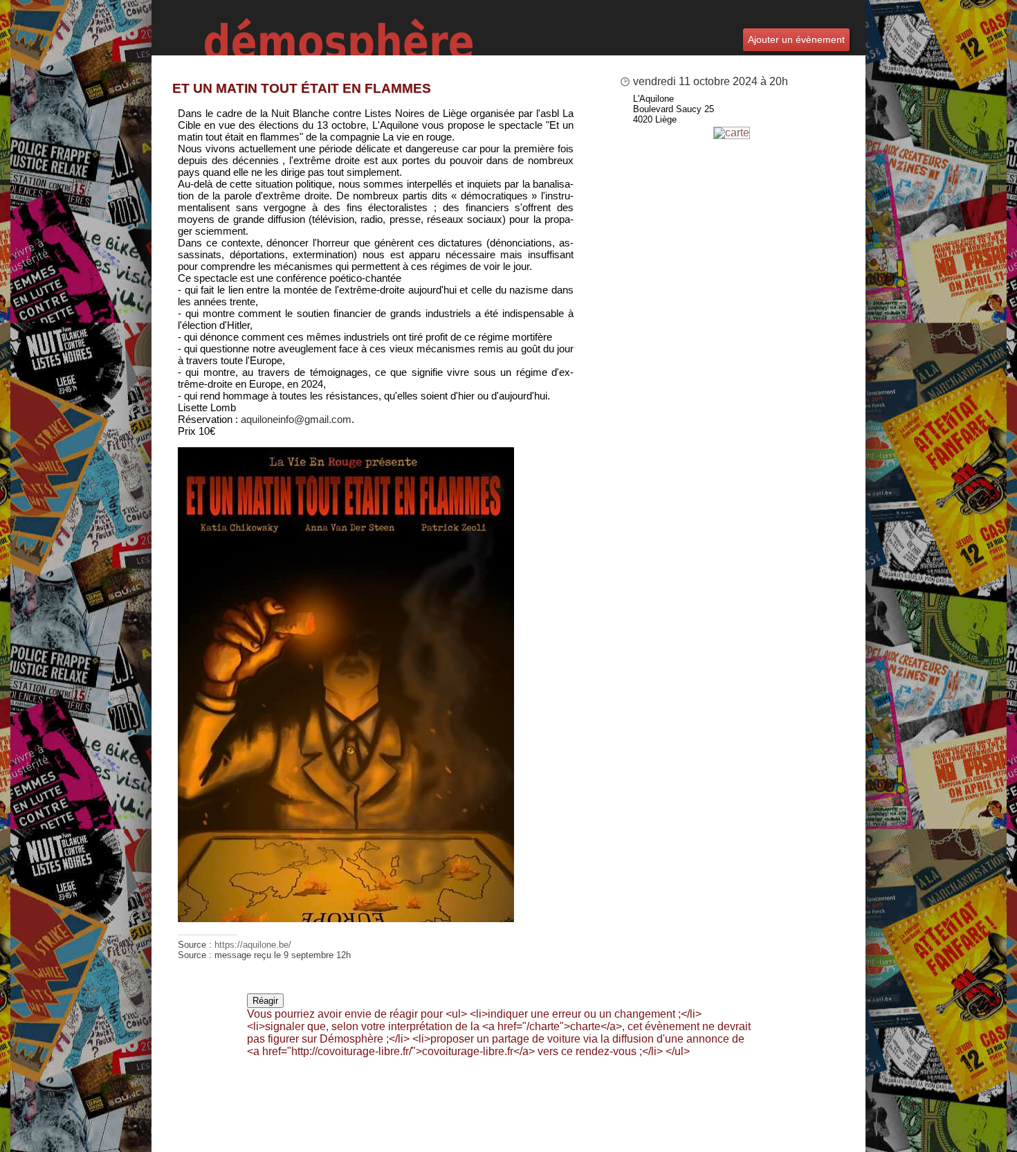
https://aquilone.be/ (252, 944)
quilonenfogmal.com (296, 419)
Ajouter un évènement (796, 39)
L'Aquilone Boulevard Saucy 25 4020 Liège (673, 109)
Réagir (265, 1001)
